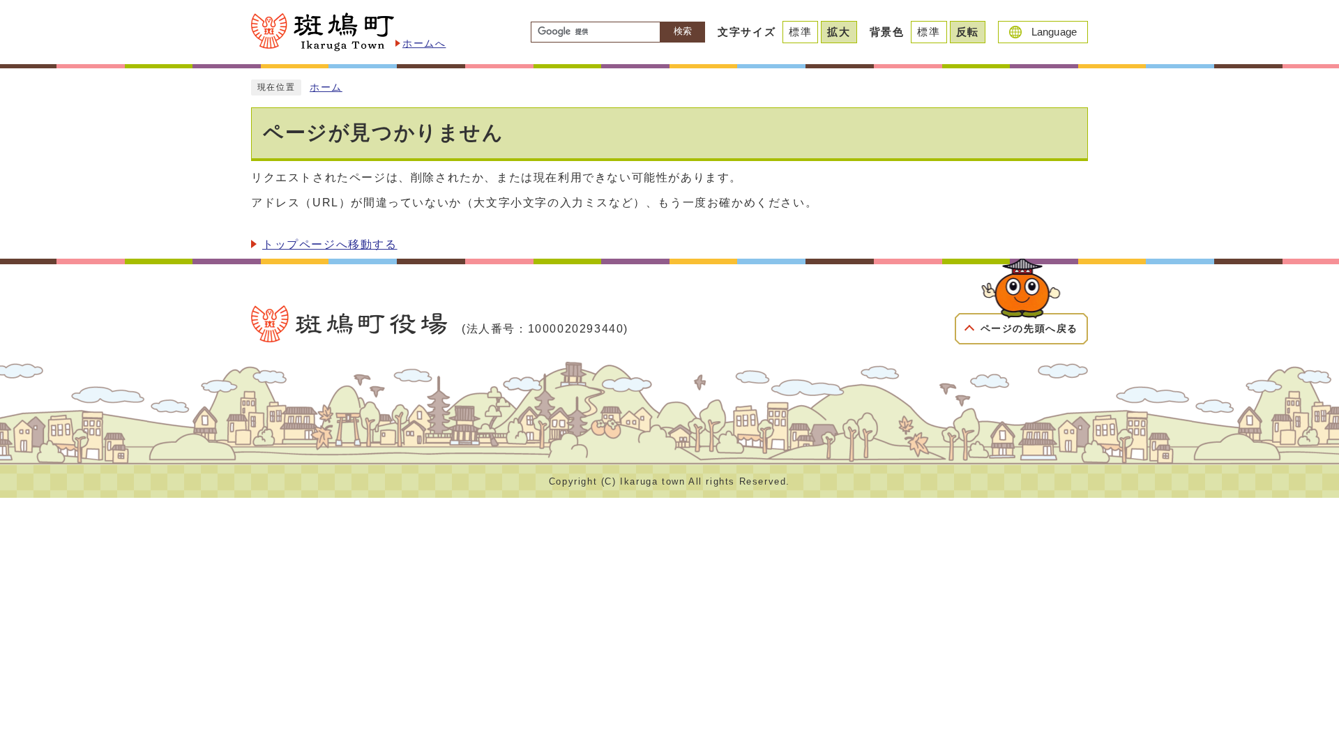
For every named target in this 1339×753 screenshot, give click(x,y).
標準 (800, 32)
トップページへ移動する (330, 244)
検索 (683, 31)
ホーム (326, 87)
